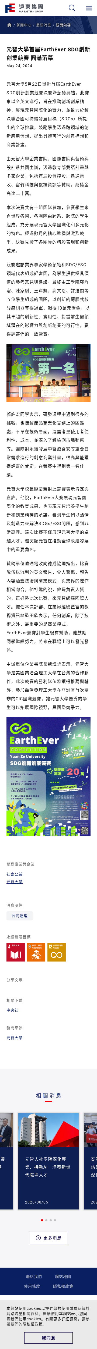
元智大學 (14, 881)
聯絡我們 (34, 1276)
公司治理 (20, 915)
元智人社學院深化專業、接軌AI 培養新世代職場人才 (48, 1167)
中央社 (12, 1010)
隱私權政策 (63, 1286)
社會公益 (14, 874)
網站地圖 (63, 1276)
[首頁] (9, 24)
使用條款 (32, 1286)
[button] (42, 1220)
